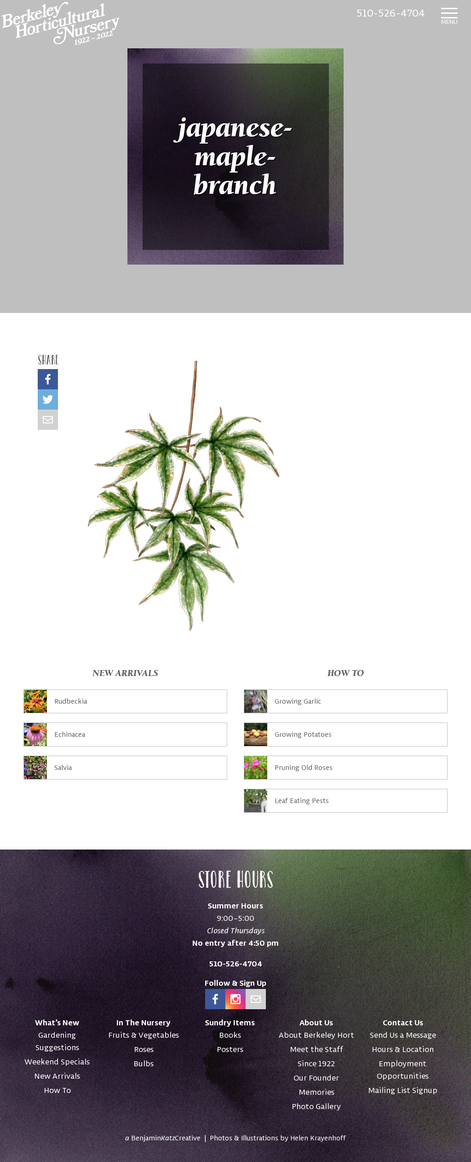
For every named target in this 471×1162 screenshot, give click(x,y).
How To (57, 1090)
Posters (230, 1049)
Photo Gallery (316, 1106)
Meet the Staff (316, 1049)
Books (230, 1035)
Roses (144, 1049)
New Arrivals (57, 1076)
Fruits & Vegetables (143, 1035)
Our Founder (316, 1077)
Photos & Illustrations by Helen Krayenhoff (278, 1137)
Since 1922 (316, 1063)
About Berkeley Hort (316, 1035)
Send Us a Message (403, 1035)
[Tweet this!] (48, 399)
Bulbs (143, 1063)
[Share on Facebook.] (48, 379)
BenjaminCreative (163, 1137)
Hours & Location (403, 1049)
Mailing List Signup (402, 1090)
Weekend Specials (57, 1061)
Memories (316, 1092)
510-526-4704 (390, 12)
